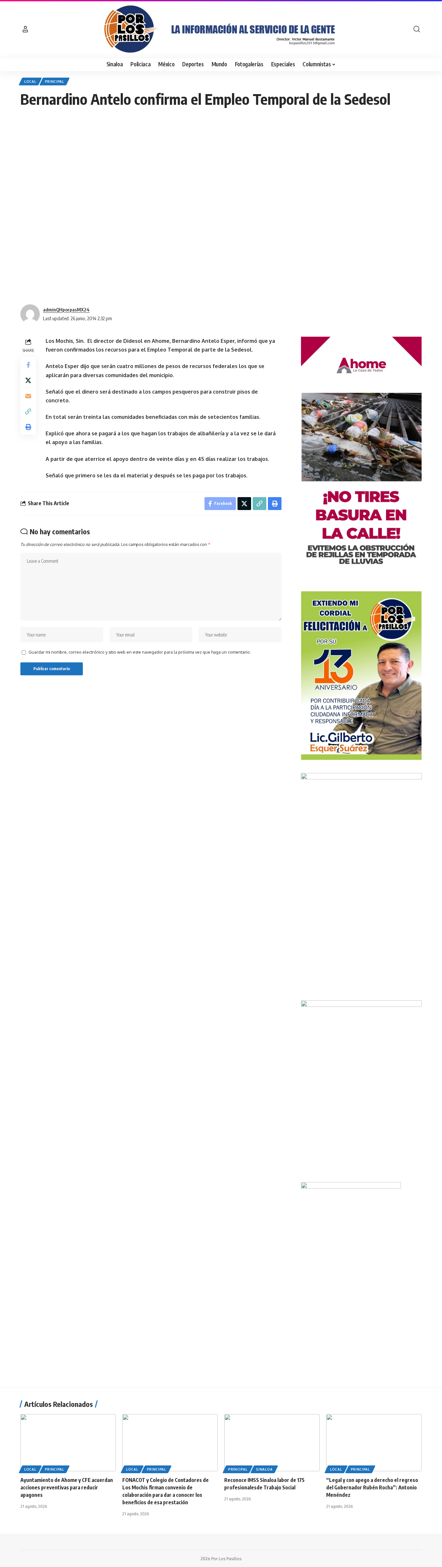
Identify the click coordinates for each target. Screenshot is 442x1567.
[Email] (28, 396)
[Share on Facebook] (28, 365)
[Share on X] (28, 380)
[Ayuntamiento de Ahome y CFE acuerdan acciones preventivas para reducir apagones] (68, 1442)
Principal (54, 81)
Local (30, 81)
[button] (25, 29)
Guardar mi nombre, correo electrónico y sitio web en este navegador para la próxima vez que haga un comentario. (139, 652)
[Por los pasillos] (221, 29)
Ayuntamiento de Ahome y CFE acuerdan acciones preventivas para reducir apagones (66, 1487)
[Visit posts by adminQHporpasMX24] (30, 314)
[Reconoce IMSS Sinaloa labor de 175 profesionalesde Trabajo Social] (272, 1442)
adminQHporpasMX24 (66, 309)
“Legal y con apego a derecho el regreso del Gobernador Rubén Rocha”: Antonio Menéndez (372, 1487)
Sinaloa (264, 1469)
